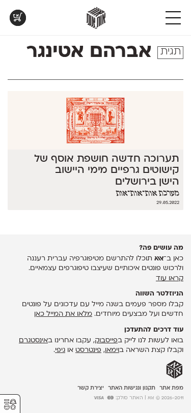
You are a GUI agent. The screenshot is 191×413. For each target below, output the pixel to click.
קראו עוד (169, 278)
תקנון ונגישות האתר (131, 388)
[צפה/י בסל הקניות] (18, 18)
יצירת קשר (90, 388)
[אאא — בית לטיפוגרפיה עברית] (174, 370)
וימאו (112, 350)
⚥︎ (10, 404)
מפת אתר (171, 388)
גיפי (60, 350)
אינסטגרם (33, 340)
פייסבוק (106, 340)
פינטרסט (88, 350)
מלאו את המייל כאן (63, 314)
